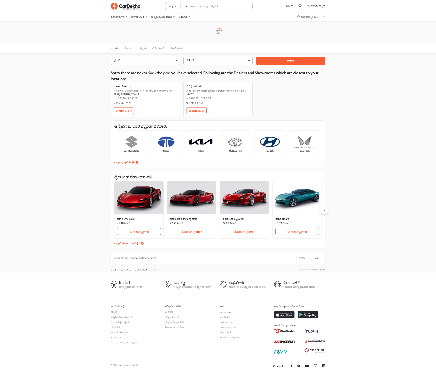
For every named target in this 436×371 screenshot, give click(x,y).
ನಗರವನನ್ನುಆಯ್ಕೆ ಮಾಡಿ (311, 16)
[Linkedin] (323, 366)
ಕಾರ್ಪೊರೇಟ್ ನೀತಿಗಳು (119, 332)
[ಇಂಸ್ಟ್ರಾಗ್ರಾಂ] (315, 366)
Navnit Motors (122, 86)
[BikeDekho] (284, 331)
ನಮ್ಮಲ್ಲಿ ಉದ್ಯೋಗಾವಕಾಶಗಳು (121, 317)
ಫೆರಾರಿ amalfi (282, 218)
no (316, 257)
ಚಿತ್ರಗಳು (143, 48)
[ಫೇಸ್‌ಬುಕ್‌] (291, 366)
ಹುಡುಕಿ (290, 60)
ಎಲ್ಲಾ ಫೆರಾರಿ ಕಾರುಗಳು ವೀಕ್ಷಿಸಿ (127, 243)
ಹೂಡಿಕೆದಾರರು (116, 337)
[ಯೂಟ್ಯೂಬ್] (307, 366)
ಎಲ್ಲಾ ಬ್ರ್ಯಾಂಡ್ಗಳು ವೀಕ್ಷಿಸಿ (124, 162)
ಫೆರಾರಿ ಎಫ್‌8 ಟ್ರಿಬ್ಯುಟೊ (234, 218)
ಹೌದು (302, 257)
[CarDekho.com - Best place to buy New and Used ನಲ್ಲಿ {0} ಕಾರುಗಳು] (125, 6)
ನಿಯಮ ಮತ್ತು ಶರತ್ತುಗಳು (120, 322)
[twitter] (298, 366)
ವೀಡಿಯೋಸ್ (158, 48)
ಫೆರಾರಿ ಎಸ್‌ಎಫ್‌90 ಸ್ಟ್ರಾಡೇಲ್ (183, 218)
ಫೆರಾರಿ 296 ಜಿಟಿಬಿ (126, 218)
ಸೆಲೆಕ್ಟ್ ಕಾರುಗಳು (194, 86)
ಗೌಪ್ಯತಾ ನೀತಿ (115, 327)
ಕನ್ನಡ (288, 5)
